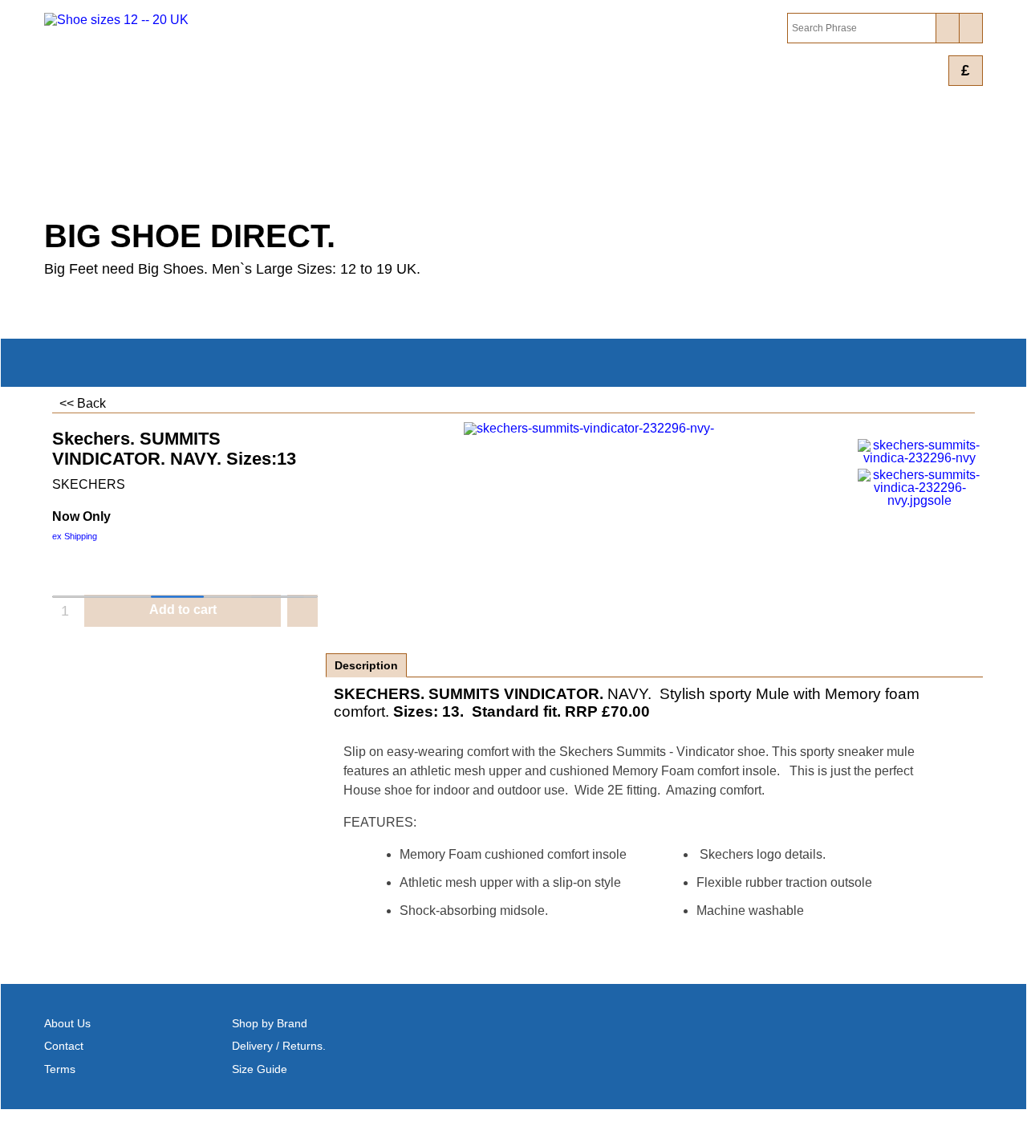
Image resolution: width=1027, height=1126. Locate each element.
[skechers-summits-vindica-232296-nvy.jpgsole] (920, 488)
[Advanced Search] (970, 28)
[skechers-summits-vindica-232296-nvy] (920, 452)
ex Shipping (74, 536)
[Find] (947, 28)
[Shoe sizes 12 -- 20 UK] (184, 111)
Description (366, 665)
